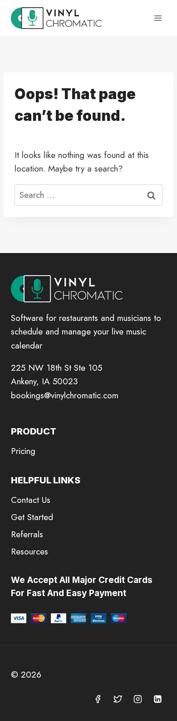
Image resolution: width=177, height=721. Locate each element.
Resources (29, 551)
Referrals (27, 534)
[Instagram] (137, 698)
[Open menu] (157, 18)
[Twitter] (118, 698)
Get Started (32, 517)
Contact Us (30, 500)
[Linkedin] (157, 698)
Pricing (23, 451)
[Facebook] (98, 698)
